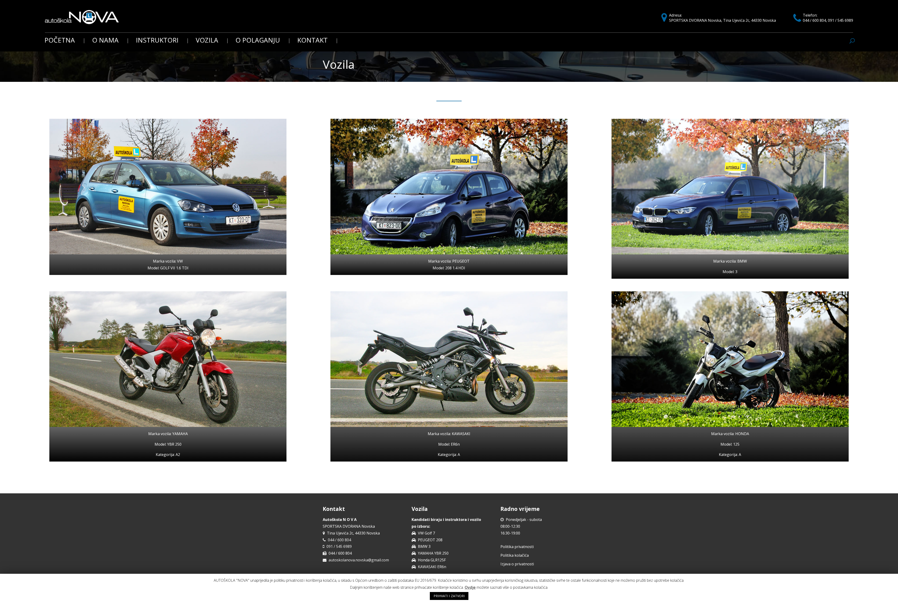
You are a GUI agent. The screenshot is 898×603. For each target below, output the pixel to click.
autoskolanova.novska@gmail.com (359, 560)
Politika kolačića (514, 555)
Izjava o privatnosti (517, 564)
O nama (105, 40)
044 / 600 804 (339, 539)
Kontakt (312, 40)
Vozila (207, 40)
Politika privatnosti (517, 546)
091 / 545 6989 (339, 546)
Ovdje (470, 587)
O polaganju (257, 40)
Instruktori (157, 40)
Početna (59, 40)
